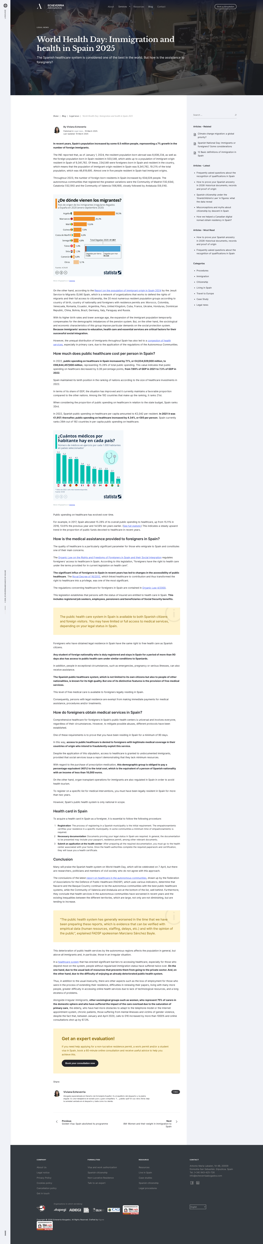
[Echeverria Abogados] (50, 6)
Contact (161, 6)
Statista (72, 281)
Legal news (202, 304)
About (111, 6)
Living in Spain (204, 287)
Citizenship (202, 282)
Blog (150, 6)
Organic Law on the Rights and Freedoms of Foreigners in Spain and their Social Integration (109, 557)
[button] (129, 6)
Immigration (203, 276)
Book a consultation (225, 6)
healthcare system (68, 961)
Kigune (5, 573)
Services (122, 6)
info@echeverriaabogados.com (206, 1175)
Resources (138, 6)
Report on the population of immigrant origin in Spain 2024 (128, 290)
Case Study (202, 299)
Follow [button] (176, 1092)
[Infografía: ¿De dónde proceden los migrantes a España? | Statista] (88, 235)
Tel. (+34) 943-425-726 (202, 1172)
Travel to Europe (205, 293)
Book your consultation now (80, 1063)
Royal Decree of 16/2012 (86, 576)
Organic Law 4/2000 (154, 587)
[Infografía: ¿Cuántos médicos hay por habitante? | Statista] (88, 465)
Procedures (202, 270)
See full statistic (132, 525)
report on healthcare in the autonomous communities (116, 877)
